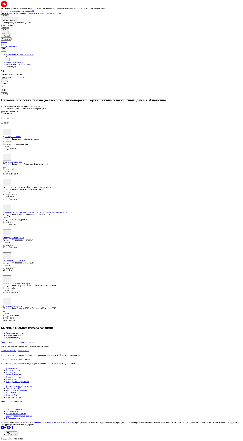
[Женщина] (7, 182)
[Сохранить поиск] (3, 90)
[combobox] (12, 74)
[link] (5, 35)
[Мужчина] (7, 132)
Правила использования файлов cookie (44, 13)
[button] (4, 42)
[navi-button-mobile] (3, 49)
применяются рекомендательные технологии (51, 422)
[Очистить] (4, 80)
